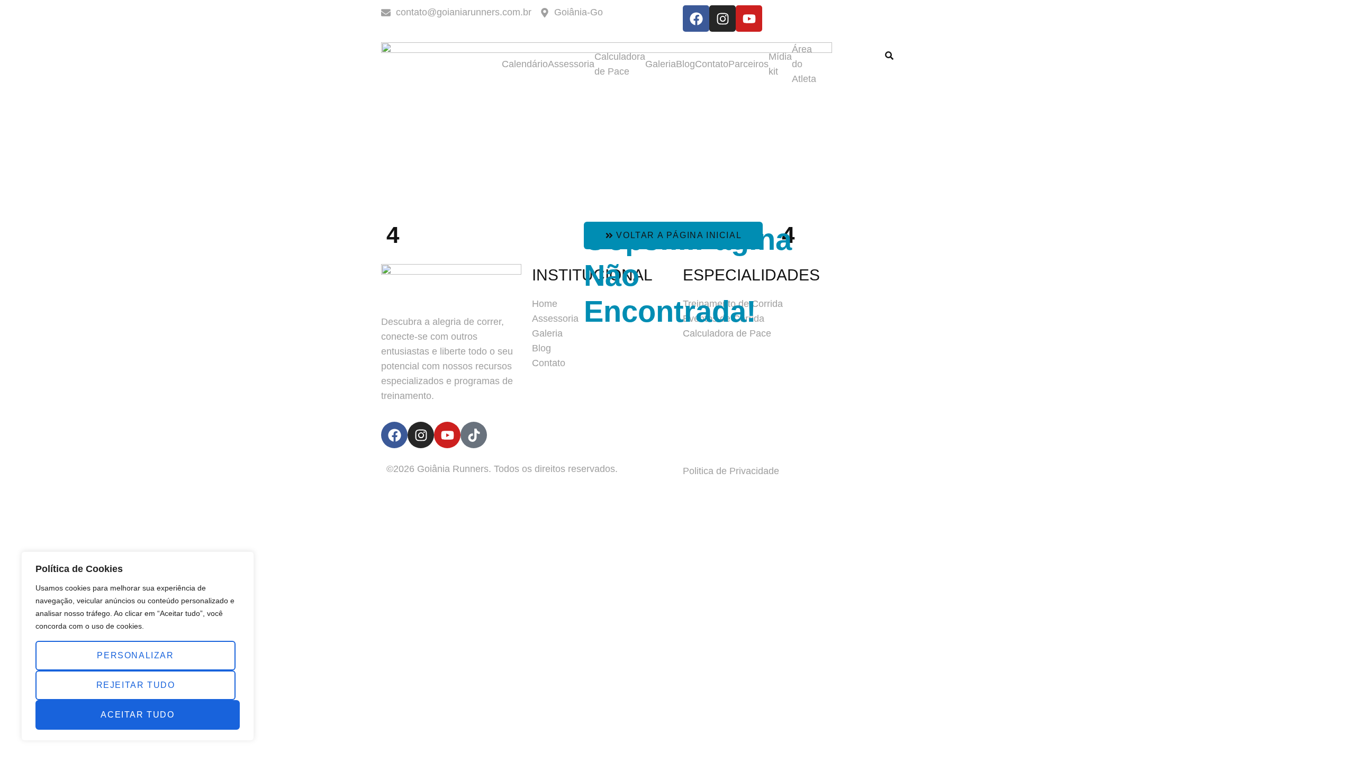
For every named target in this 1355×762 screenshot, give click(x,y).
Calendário (525, 64)
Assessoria (571, 64)
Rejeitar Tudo (135, 685)
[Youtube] (749, 18)
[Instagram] (722, 18)
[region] (137, 646)
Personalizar (135, 655)
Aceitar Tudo (137, 714)
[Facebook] (696, 18)
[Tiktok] (473, 435)
